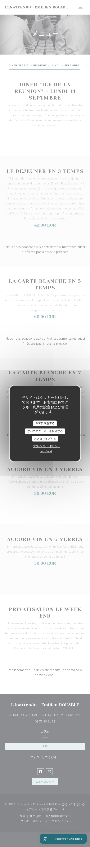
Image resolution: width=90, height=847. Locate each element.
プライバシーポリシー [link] (46, 446)
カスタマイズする (45, 439)
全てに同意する (45, 423)
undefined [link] (46, 451)
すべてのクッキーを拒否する (45, 431)
